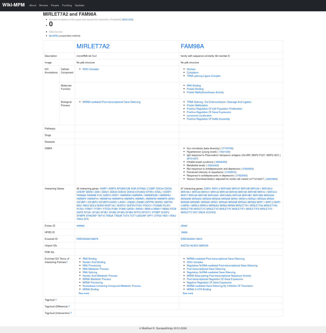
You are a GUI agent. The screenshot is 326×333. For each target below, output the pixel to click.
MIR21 (234, 198)
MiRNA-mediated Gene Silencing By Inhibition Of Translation (220, 286)
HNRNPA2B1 (151, 195)
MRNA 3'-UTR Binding (199, 289)
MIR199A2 (226, 195)
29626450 (221, 162)
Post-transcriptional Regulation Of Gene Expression (215, 279)
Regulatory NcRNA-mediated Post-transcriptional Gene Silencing (222, 265)
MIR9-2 (195, 205)
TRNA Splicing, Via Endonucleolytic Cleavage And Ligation (219, 102)
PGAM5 (157, 205)
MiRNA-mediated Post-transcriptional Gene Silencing (111, 102)
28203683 (271, 179)
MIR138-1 (186, 192)
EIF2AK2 (140, 192)
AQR (133, 188)
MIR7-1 (261, 202)
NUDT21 (121, 205)
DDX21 (105, 192)
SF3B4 (129, 212)
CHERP (81, 192)
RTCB (173, 209)
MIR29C (205, 202)
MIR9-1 (187, 205)
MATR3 (168, 202)
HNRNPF (82, 198)
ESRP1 (167, 192)
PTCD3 (107, 209)
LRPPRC (149, 202)
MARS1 (159, 202)
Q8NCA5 (203, 245)
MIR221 (252, 198)
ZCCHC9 (211, 212)
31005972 (230, 172)
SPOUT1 (146, 212)
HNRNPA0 (125, 195)
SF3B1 (104, 212)
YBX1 (165, 215)
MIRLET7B (187, 209)
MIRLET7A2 (93, 45)
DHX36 (131, 192)
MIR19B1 (247, 195)
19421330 (224, 151)
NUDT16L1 (110, 205)
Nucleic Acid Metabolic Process (100, 275)
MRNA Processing (93, 282)
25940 (184, 225)
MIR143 (215, 192)
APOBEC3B (123, 188)
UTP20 (157, 215)
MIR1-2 (216, 188)
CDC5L (168, 188)
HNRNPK (129, 198)
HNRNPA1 (138, 195)
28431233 (127, 19)
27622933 (247, 168)
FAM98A (192, 45)
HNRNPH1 (93, 198)
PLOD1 (167, 205)
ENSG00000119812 (191, 239)
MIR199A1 (213, 195)
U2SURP (141, 215)
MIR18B (202, 195)
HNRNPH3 (117, 198)
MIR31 (214, 202)
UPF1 (150, 215)
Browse (43, 5)
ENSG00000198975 (87, 239)
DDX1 (98, 192)
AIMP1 (104, 188)
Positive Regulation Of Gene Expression (209, 112)
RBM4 (165, 209)
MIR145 (224, 192)
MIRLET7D (212, 209)
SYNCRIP (91, 215)
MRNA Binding (91, 289)
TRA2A (109, 215)
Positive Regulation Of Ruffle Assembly (208, 119)
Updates (79, 5)
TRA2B (118, 215)
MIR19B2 (258, 195)
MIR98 (231, 205)
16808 (184, 232)
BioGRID (53, 35)
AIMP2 (112, 188)
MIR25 (270, 198)
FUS (99, 195)
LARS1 (122, 202)
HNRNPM (151, 198)
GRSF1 (115, 195)
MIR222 (262, 198)
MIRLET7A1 (242, 205)
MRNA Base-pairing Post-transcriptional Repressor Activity (219, 275)
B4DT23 (185, 245)
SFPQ (137, 212)
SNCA (201, 212)
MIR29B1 (195, 202)
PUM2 (122, 209)
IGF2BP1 (82, 202)
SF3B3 (121, 212)
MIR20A (216, 198)
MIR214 (243, 198)
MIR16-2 (272, 192)
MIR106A (226, 188)
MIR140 (196, 192)
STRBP (156, 212)
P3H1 (139, 205)
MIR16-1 (262, 192)
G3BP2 (107, 195)
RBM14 (149, 209)
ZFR (86, 219)
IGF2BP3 (103, 202)
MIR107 (236, 188)
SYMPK (81, 215)
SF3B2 (112, 212)
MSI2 (86, 205)
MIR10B (245, 188)
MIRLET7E (225, 209)
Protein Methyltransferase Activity (205, 92)
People (55, 5)
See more (83, 293)
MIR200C (197, 198)
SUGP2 (165, 212)
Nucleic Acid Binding (94, 262)
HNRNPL (140, 198)
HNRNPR (162, 198)
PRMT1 (89, 209)
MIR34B (232, 202)
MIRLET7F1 (238, 209)
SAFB (80, 212)
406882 (81, 225)
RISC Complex (91, 69)
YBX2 (172, 215)
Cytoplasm (192, 72)
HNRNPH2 (105, 198)
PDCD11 (148, 205)
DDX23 (113, 192)
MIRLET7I (186, 212)
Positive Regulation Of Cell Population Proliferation (214, 108)
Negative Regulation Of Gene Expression (209, 282)
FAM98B (91, 195)
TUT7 (133, 215)
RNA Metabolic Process (96, 269)
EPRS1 (150, 192)
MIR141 (205, 192)
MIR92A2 (214, 205)
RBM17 (157, 209)
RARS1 (140, 209)
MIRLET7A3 (270, 205)
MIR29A (185, 202)
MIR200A (269, 195)
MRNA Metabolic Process (97, 279)
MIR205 (207, 198)
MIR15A (242, 192)
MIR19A (236, 195)
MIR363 (252, 202)
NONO (100, 205)
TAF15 (101, 215)
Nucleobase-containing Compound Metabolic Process (112, 286)
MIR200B (186, 198)
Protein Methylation (197, 105)
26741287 (192, 158)
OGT (195, 212)
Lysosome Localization (199, 115)
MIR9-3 (204, 205)
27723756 (227, 148)
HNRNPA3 (165, 195)
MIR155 (233, 192)
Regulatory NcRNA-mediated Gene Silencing (211, 272)
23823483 (213, 165)
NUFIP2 (131, 205)
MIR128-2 (267, 188)
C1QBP (151, 188)
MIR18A (193, 195)
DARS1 (90, 192)
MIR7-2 (270, 202)
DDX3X (122, 192)
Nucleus (191, 69)
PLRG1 (81, 209)
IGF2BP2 (93, 202)
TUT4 (126, 215)
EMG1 (207, 188)
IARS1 (171, 198)
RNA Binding (194, 85)
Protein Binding (195, 89)
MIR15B (252, 192)
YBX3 (80, 219)
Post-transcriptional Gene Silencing (206, 269)
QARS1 (131, 209)
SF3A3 (96, 212)
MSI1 (79, 205)
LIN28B (140, 202)
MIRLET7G (266, 209)
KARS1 (113, 202)
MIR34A (223, 202)
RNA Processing (92, 265)
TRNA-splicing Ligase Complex (204, 76)
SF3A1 (87, 212)
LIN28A (131, 202)
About (32, 5)
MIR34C (242, 202)
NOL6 (93, 205)
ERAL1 (159, 192)
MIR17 (184, 195)
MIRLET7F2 (252, 209)
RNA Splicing (90, 272)
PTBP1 (98, 209)
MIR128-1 (256, 188)
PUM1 (114, 209)
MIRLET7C (200, 209)
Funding (67, 5)
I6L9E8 (194, 245)
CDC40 (160, 188)
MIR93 (223, 205)
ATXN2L (141, 188)
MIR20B (225, 198)
